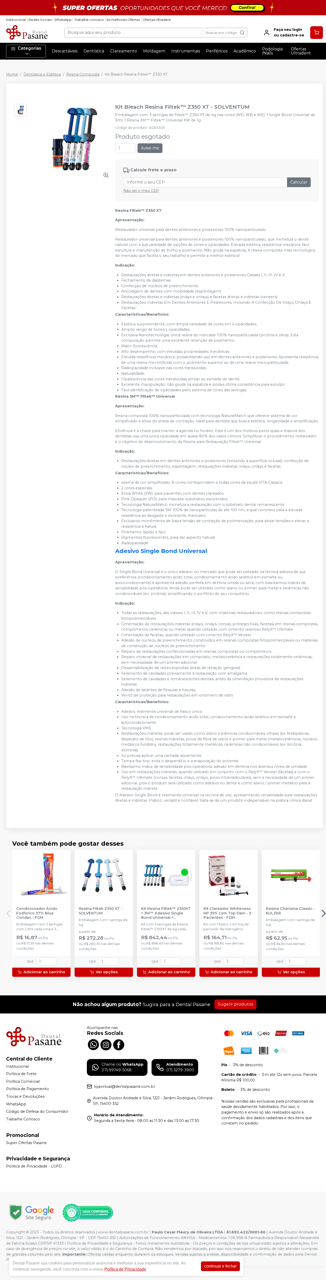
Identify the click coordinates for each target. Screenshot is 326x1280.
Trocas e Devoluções (25, 1096)
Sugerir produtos (235, 1004)
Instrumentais (185, 51)
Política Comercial (23, 1081)
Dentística (94, 51)
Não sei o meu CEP (141, 190)
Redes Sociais (40, 20)
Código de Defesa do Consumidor (37, 1111)
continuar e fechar (220, 1266)
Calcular (298, 182)
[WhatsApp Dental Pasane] (93, 1044)
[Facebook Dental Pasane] (118, 1044)
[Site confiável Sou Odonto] (87, 1212)
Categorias (29, 48)
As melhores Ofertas (123, 20)
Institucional (16, 20)
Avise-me (150, 148)
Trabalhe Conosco (23, 1119)
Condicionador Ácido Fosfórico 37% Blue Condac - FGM (36, 913)
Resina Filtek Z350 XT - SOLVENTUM (101, 911)
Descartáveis (64, 51)
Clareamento (123, 51)
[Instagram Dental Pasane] (106, 1044)
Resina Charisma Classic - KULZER (290, 911)
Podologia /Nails (272, 51)
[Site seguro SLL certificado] (31, 1213)
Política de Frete (21, 1074)
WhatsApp (63, 20)
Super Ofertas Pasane (26, 1142)
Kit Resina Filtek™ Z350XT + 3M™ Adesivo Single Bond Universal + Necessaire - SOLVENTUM (166, 913)
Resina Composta (82, 74)
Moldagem (154, 51)
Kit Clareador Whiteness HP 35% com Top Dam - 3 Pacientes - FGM (227, 913)
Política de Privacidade (125, 1269)
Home (12, 74)
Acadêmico (245, 51)
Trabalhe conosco (89, 20)
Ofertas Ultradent (157, 20)
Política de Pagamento (27, 1089)
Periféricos (216, 51)
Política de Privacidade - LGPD (34, 1166)
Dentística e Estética (42, 74)
